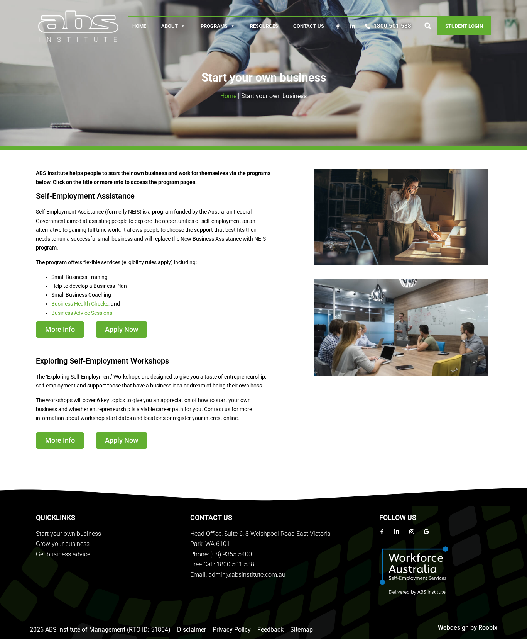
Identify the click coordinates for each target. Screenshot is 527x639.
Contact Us (308, 26)
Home (139, 26)
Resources (264, 26)
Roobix (487, 627)
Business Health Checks (79, 304)
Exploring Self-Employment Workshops (102, 360)
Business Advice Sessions (81, 313)
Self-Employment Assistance (85, 196)
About (169, 26)
